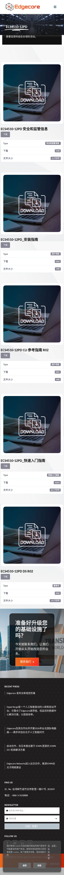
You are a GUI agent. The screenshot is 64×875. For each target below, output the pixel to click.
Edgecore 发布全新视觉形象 (21, 693)
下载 (5, 134)
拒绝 (39, 865)
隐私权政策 (49, 852)
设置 (54, 846)
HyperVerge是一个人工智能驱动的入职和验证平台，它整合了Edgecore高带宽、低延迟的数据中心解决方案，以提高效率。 (31, 711)
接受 (25, 865)
